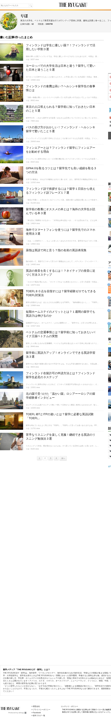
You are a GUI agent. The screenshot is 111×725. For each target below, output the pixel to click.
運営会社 (36, 706)
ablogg (21, 713)
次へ (63, 458)
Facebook (37, 713)
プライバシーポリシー (41, 710)
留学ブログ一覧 (39, 716)
